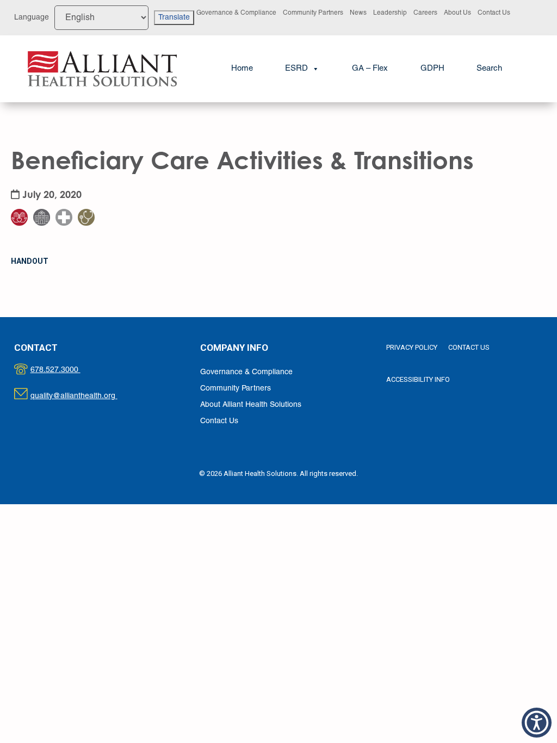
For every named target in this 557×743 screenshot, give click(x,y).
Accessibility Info (418, 379)
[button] (489, 69)
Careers (425, 13)
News (358, 13)
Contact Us (494, 13)
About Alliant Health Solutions (250, 404)
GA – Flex (370, 68)
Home (242, 68)
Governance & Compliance (236, 13)
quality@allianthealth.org (83, 396)
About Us (457, 13)
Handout (29, 261)
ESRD (296, 68)
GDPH (432, 68)
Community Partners (313, 13)
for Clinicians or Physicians (93, 189)
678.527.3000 (66, 370)
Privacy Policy (411, 347)
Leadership (390, 13)
